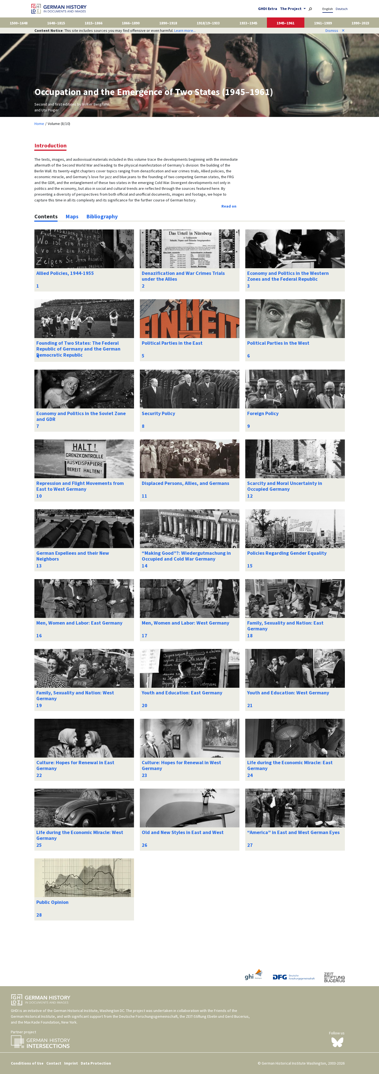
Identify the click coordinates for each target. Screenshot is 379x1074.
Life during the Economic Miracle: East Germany (290, 765)
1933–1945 (248, 23)
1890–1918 (168, 23)
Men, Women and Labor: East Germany (79, 623)
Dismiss (335, 30)
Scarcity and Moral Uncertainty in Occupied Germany (284, 486)
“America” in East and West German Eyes (293, 832)
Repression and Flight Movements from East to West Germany (80, 486)
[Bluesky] (337, 1041)
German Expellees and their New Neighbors (72, 556)
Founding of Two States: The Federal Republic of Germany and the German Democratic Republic (78, 349)
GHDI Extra (267, 8)
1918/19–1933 (208, 23)
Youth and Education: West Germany (288, 692)
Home (39, 123)
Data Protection (96, 1063)
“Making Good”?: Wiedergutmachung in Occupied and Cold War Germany (186, 556)
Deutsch (342, 9)
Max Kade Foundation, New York (50, 1022)
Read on (228, 206)
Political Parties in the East (172, 343)
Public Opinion (52, 902)
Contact (53, 1063)
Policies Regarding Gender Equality (287, 553)
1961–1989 (323, 23)
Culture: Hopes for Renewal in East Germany (75, 765)
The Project (291, 8)
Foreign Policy (263, 413)
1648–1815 (56, 23)
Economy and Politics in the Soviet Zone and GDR (81, 416)
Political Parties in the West (278, 343)
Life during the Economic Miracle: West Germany (79, 835)
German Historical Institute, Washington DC (89, 1010)
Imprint (71, 1063)
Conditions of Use (27, 1063)
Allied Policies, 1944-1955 (65, 273)
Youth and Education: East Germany (182, 692)
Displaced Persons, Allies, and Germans (185, 483)
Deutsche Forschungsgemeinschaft (148, 1016)
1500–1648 (18, 23)
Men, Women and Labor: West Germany (185, 623)
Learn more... (185, 30)
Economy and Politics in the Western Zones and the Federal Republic (288, 276)
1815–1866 (93, 23)
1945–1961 (285, 23)
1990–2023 (360, 23)
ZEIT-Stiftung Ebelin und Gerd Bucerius (217, 1016)
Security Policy (158, 413)
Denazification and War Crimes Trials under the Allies (183, 276)
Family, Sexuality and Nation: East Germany (285, 626)
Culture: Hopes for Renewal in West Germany (181, 765)
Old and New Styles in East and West (183, 832)
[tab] (46, 216)
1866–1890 (131, 23)
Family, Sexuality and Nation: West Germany (75, 695)
